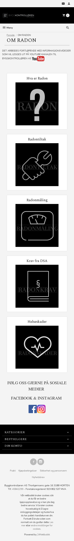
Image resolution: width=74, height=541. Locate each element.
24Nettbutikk (43, 534)
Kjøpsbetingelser (28, 470)
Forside (11, 35)
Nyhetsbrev (38, 477)
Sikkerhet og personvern (53, 470)
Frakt (12, 470)
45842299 (17, 489)
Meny (9, 27)
